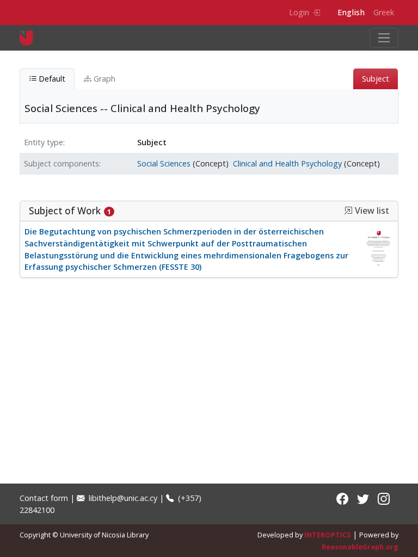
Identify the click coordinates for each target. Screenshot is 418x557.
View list (371, 211)
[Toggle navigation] (384, 38)
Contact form (44, 498)
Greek (383, 12)
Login (299, 12)
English (351, 12)
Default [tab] (50, 78)
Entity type (43, 142)
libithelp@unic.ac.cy (122, 498)
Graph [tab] (103, 78)
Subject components (61, 163)
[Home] (31, 38)
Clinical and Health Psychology (287, 163)
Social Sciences (163, 163)
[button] (348, 210)
